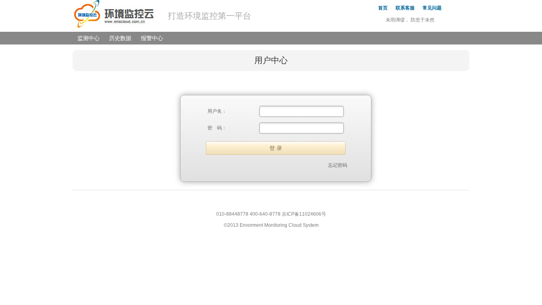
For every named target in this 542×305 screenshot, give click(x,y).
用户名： (217, 111)
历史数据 (120, 38)
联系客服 (405, 8)
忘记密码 (337, 165)
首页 (383, 8)
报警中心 (152, 38)
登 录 (275, 148)
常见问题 (432, 8)
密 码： (217, 128)
